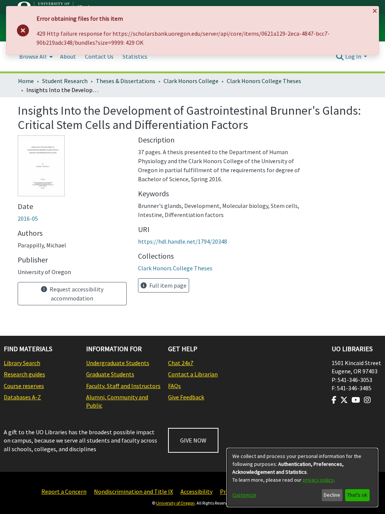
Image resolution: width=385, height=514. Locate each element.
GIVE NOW (193, 440)
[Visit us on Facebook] (334, 400)
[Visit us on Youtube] (356, 400)
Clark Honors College (191, 81)
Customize (244, 494)
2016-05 (28, 218)
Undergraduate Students (117, 363)
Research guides (24, 374)
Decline (332, 494)
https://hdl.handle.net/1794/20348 (182, 241)
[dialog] (302, 477)
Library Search (22, 363)
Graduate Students (110, 374)
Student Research (65, 81)
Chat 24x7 (180, 363)
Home (26, 81)
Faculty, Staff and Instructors (123, 386)
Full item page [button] (167, 285)
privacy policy (318, 479)
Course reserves (24, 386)
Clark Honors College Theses (264, 81)
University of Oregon (175, 503)
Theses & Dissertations (125, 81)
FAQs (174, 386)
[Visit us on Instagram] (367, 400)
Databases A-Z (22, 397)
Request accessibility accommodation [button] (76, 293)
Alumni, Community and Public (117, 401)
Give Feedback (186, 397)
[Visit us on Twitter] (344, 400)
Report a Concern (63, 491)
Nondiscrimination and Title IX (133, 491)
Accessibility (196, 491)
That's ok (357, 494)
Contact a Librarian (193, 374)
